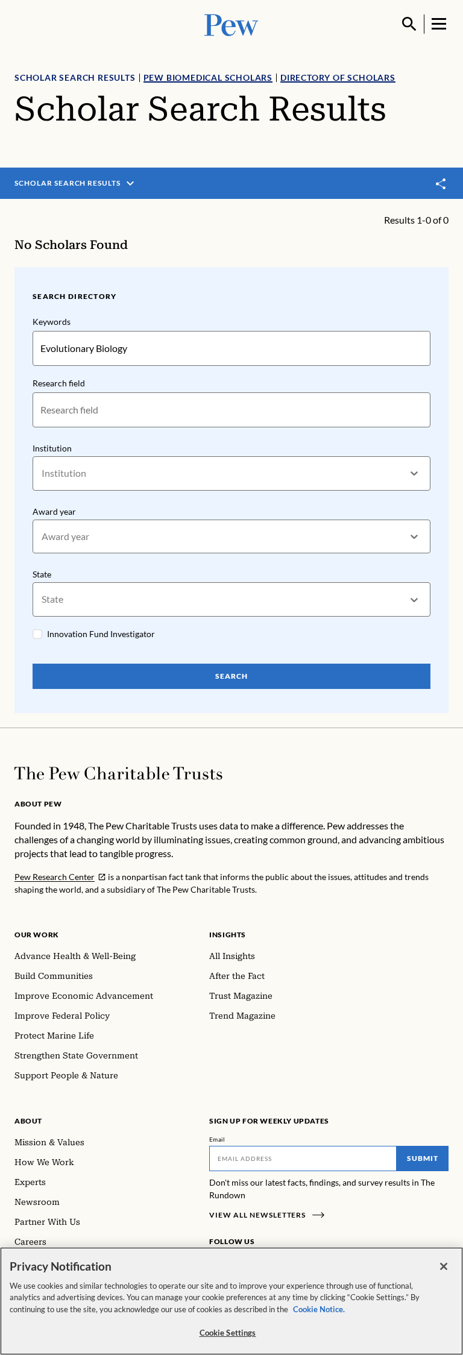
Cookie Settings (228, 1333)
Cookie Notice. (319, 1309)
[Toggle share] (441, 183)
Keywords (52, 321)
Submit (422, 1158)
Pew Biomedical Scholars (207, 77)
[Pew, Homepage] (231, 23)
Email (217, 1139)
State (42, 574)
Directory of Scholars (337, 77)
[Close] (443, 1266)
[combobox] (42, 473)
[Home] (118, 773)
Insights (227, 934)
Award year (54, 511)
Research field (59, 383)
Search (231, 676)
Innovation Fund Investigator (101, 634)
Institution (52, 448)
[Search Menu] (409, 24)
